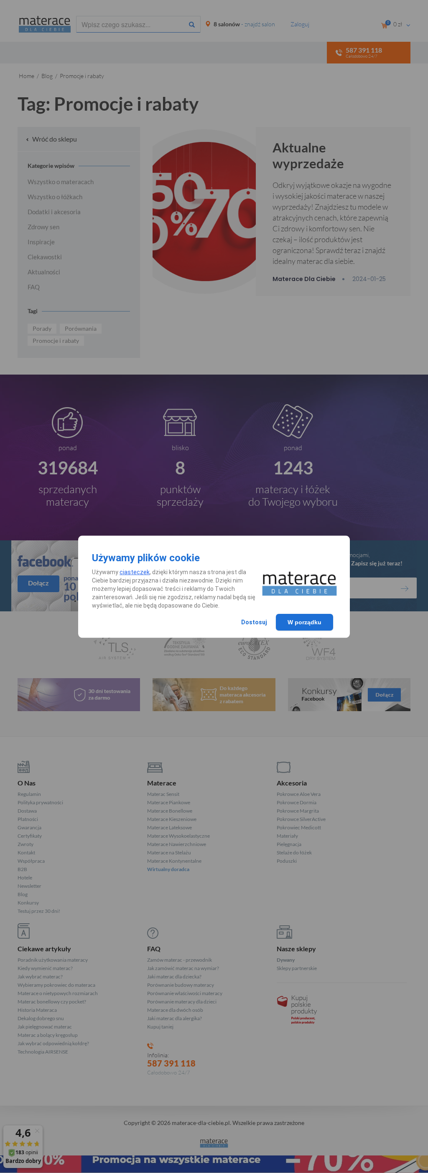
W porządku (304, 622)
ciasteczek (135, 572)
